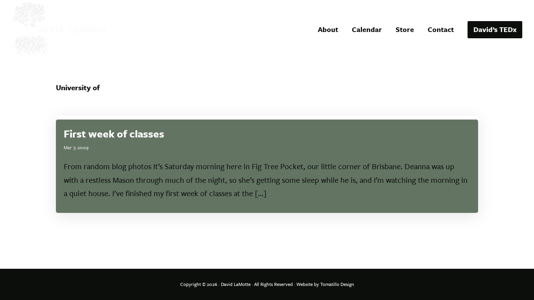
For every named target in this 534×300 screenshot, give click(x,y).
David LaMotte (236, 284)
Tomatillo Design (337, 284)
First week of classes (114, 133)
